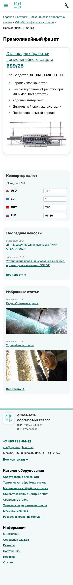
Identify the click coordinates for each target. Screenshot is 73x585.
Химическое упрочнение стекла (25, 505)
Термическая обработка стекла (24, 482)
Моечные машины (15, 511)
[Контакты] (67, 5)
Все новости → (16, 274)
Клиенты (9, 545)
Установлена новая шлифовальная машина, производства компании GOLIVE (35, 263)
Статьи (8, 562)
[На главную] (17, 5)
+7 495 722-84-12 (17, 441)
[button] (6, 5)
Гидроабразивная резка (22, 303)
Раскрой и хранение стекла (21, 516)
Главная (8, 17)
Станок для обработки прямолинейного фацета (29, 60)
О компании (11, 534)
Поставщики (11, 551)
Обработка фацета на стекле (34, 22)
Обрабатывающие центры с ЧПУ (25, 494)
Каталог (22, 17)
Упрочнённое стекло (20, 345)
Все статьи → (15, 389)
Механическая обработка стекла (25, 488)
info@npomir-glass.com (18, 447)
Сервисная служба (16, 539)
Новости (9, 556)
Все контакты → (16, 459)
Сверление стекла (15, 499)
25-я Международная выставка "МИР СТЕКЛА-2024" (31, 246)
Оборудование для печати (21, 477)
